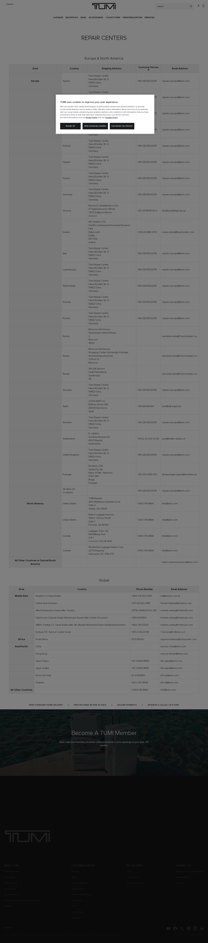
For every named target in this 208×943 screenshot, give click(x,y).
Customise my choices (122, 126)
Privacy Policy (91, 118)
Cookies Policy (111, 118)
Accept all (70, 126)
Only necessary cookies (95, 126)
